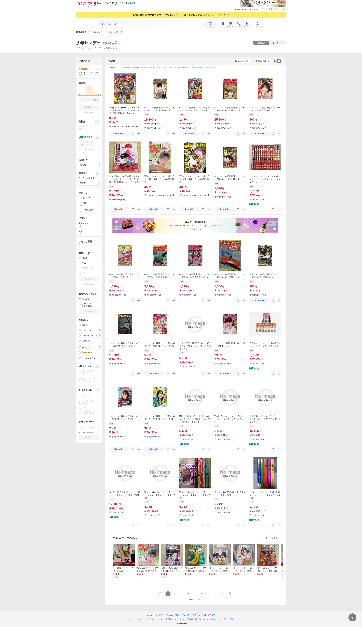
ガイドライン (179, 619)
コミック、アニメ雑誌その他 (102, 48)
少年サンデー (88, 43)
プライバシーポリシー (136, 619)
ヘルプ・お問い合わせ (211, 619)
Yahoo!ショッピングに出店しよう (264, 9)
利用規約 (169, 619)
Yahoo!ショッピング (156, 615)
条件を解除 (89, 209)
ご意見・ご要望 (228, 619)
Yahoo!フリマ (209, 615)
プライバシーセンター (155, 619)
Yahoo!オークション (192, 615)
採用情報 (198, 619)
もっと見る (271, 538)
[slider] (78, 95)
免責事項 (189, 619)
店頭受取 (83, 173)
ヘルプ (283, 9)
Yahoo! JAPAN (240, 9)
